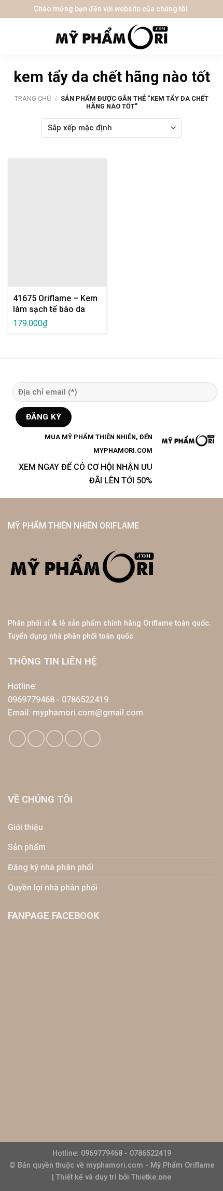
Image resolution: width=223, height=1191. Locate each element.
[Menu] (15, 36)
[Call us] (73, 738)
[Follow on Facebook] (17, 738)
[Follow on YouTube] (92, 738)
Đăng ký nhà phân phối (50, 867)
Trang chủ (33, 98)
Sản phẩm (27, 847)
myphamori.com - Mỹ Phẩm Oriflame (150, 1165)
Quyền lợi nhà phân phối (52, 887)
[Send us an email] (54, 738)
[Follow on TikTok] (36, 738)
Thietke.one (151, 1177)
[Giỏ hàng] (210, 36)
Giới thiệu (25, 827)
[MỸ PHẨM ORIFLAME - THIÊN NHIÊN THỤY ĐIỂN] (111, 37)
